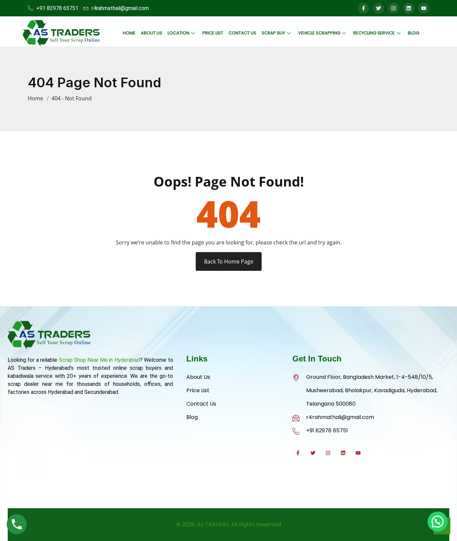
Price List (212, 33)
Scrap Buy (273, 33)
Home (129, 33)
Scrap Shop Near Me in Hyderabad (99, 360)
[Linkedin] (408, 8)
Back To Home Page (228, 261)
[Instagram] (393, 8)
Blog (413, 33)
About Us (151, 33)
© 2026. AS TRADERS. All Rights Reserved (228, 524)
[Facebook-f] (363, 8)
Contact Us (242, 33)
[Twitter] (378, 8)
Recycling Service (374, 33)
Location (178, 33)
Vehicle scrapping (319, 33)
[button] (438, 522)
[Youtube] (423, 8)
